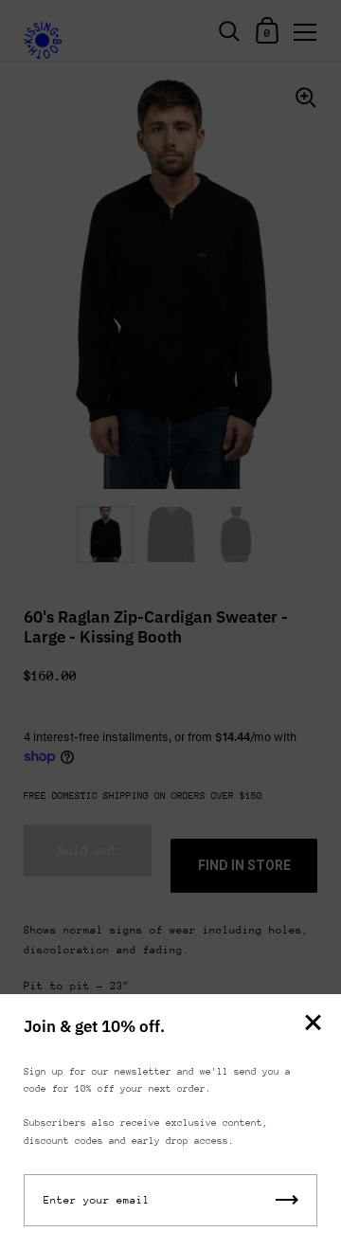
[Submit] (287, 1200)
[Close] (312, 1024)
